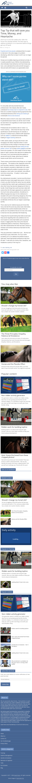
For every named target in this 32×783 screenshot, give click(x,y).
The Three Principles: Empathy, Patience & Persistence (13, 335)
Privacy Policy (4, 743)
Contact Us (3, 738)
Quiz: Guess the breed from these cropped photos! (14, 456)
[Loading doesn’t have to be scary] (6, 582)
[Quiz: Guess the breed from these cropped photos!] (16, 437)
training (6, 47)
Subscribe (5, 684)
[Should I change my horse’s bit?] (16, 288)
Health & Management (6, 755)
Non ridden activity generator (13, 395)
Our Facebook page (6, 741)
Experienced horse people (8, 51)
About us (3, 736)
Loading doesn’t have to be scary (19, 582)
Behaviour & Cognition (6, 760)
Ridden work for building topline (14, 427)
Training (3, 753)
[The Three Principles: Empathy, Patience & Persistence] (16, 316)
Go (16, 274)
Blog (2, 768)
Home (2, 733)
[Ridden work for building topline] (16, 409)
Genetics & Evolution (6, 758)
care (3, 47)
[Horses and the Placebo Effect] (16, 346)
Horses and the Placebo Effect (13, 364)
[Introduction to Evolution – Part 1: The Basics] (6, 644)
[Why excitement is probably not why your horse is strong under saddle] (6, 660)
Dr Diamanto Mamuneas (22, 724)
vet (9, 47)
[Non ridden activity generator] (16, 377)
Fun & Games (4, 765)
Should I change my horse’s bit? (13, 305)
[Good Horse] (7, 3)
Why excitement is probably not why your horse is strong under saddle (19, 662)
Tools (2, 763)
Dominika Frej (20, 778)
